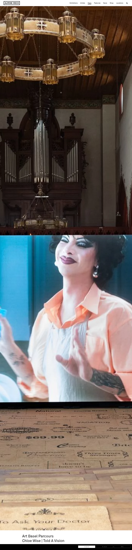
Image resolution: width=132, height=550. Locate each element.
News (105, 3)
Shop (111, 3)
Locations (119, 3)
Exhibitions (74, 3)
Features (97, 3)
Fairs (89, 3)
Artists (82, 3)
